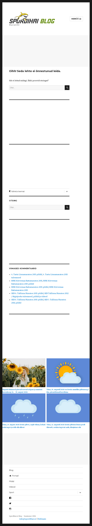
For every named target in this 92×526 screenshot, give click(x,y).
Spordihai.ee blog (15, 516)
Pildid (11, 481)
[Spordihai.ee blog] (32, 17)
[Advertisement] (46, 51)
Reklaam (42, 519)
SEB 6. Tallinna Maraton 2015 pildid (27, 293)
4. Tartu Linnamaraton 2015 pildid (26, 274)
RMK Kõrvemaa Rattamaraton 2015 (26, 281)
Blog (11, 470)
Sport (11, 492)
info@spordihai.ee (27, 519)
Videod (12, 487)
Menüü (75, 19)
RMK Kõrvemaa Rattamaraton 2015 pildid (29, 287)
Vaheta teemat (18, 191)
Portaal (15, 476)
